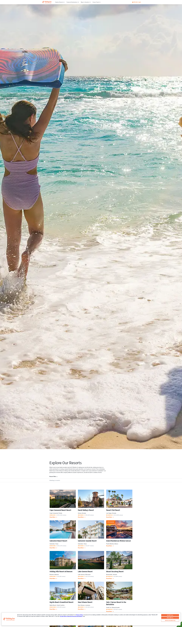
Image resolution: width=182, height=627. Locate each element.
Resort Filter (52, 476)
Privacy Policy (79, 614)
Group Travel (96, 2)
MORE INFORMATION (170, 620)
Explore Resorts (59, 2)
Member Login (137, 2)
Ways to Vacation (85, 2)
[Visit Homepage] (48, 2)
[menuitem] (61, 2)
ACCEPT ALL (170, 615)
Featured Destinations (72, 2)
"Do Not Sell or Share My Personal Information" (71, 616)
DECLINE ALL (170, 617)
